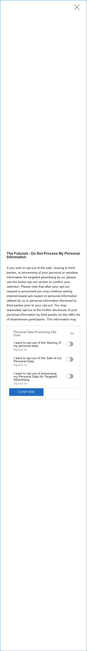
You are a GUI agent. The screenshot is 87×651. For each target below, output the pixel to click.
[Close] (78, 8)
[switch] (69, 344)
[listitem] (43, 333)
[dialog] (43, 325)
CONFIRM (26, 392)
